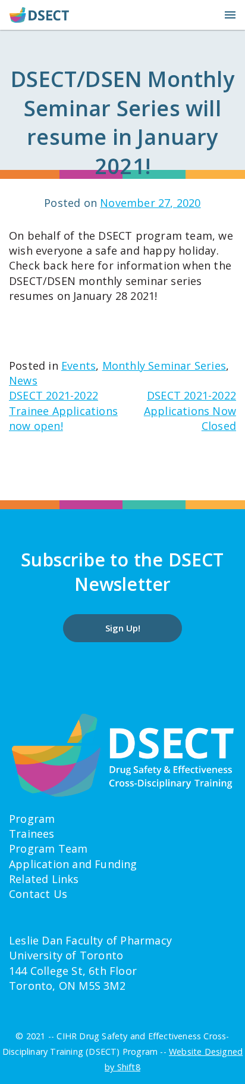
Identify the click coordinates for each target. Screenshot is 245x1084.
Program (32, 819)
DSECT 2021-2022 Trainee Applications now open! (63, 410)
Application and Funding (73, 864)
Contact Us (38, 894)
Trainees (32, 833)
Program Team (48, 848)
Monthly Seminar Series (164, 365)
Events (78, 365)
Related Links (44, 879)
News (23, 380)
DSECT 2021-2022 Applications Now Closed (190, 410)
